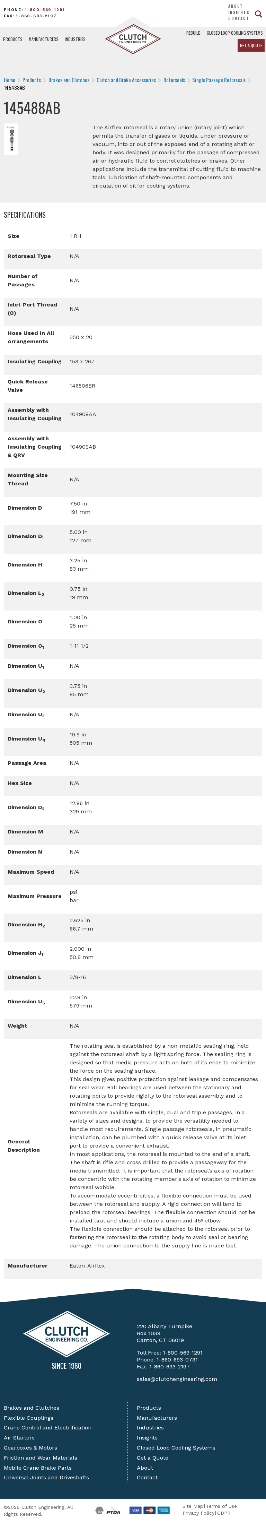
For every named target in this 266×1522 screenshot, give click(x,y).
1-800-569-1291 (45, 10)
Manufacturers (44, 39)
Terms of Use (221, 1506)
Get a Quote (251, 45)
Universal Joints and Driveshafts (46, 1477)
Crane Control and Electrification (47, 1427)
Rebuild (193, 33)
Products (13, 39)
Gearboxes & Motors (30, 1447)
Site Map (193, 1506)
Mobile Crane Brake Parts (38, 1467)
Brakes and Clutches (31, 1407)
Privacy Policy (198, 1513)
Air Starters (19, 1437)
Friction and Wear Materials (40, 1457)
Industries (75, 39)
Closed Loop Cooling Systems (235, 33)
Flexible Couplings (28, 1418)
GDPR (223, 1513)
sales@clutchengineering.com (177, 1379)
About (235, 6)
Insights (238, 12)
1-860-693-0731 (177, 1359)
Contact (238, 18)
